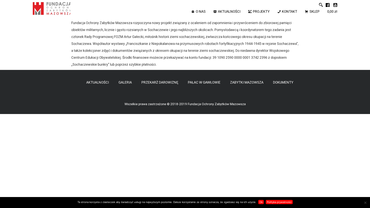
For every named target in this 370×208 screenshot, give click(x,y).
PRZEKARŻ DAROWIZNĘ (159, 82)
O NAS (201, 11)
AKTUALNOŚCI (229, 11)
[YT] (335, 5)
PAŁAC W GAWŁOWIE (204, 82)
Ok (261, 202)
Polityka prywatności (279, 202)
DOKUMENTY (283, 82)
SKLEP (314, 11)
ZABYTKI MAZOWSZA (246, 82)
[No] (365, 203)
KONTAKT (289, 11)
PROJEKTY (261, 11)
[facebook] (327, 5)
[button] (321, 5)
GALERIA (125, 82)
